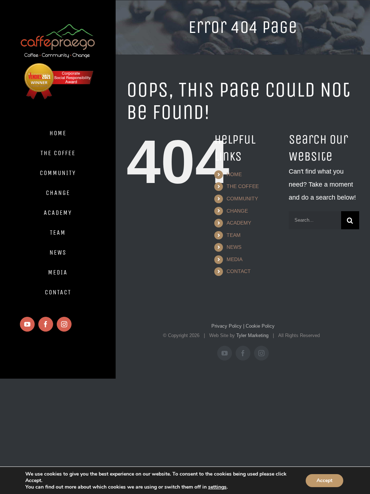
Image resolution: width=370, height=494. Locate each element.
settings (217, 487)
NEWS (234, 247)
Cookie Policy (259, 326)
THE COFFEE (243, 186)
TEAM (234, 235)
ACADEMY (239, 223)
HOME (234, 174)
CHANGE (237, 211)
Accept (324, 480)
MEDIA (234, 259)
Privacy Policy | (227, 326)
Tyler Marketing (252, 335)
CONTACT (239, 271)
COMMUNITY (242, 198)
